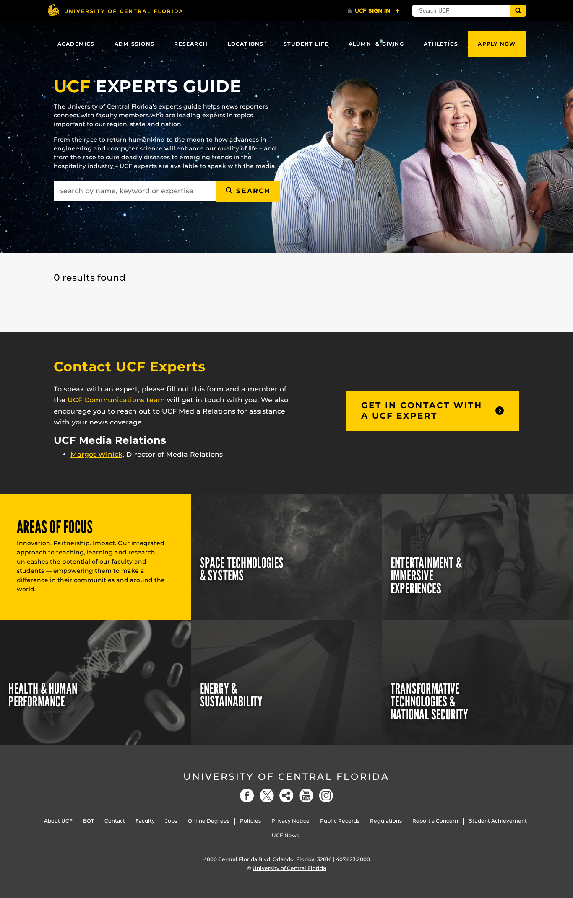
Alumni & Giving (376, 44)
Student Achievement (498, 821)
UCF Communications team (116, 400)
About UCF (58, 821)
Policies (250, 821)
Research (191, 44)
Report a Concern (435, 821)
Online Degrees (208, 821)
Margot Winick (96, 454)
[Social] (286, 795)
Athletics (441, 44)
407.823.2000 (353, 859)
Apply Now (497, 44)
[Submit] (518, 11)
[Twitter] (267, 795)
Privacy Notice (290, 821)
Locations (246, 44)
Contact (114, 821)
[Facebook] (247, 795)
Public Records (339, 821)
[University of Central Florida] (114, 10)
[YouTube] (306, 795)
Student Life (306, 44)
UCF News (285, 835)
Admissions (134, 44)
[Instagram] (326, 795)
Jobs (171, 821)
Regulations (386, 821)
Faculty (145, 821)
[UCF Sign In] (373, 11)
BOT (88, 821)
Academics (76, 44)
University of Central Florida (286, 776)
